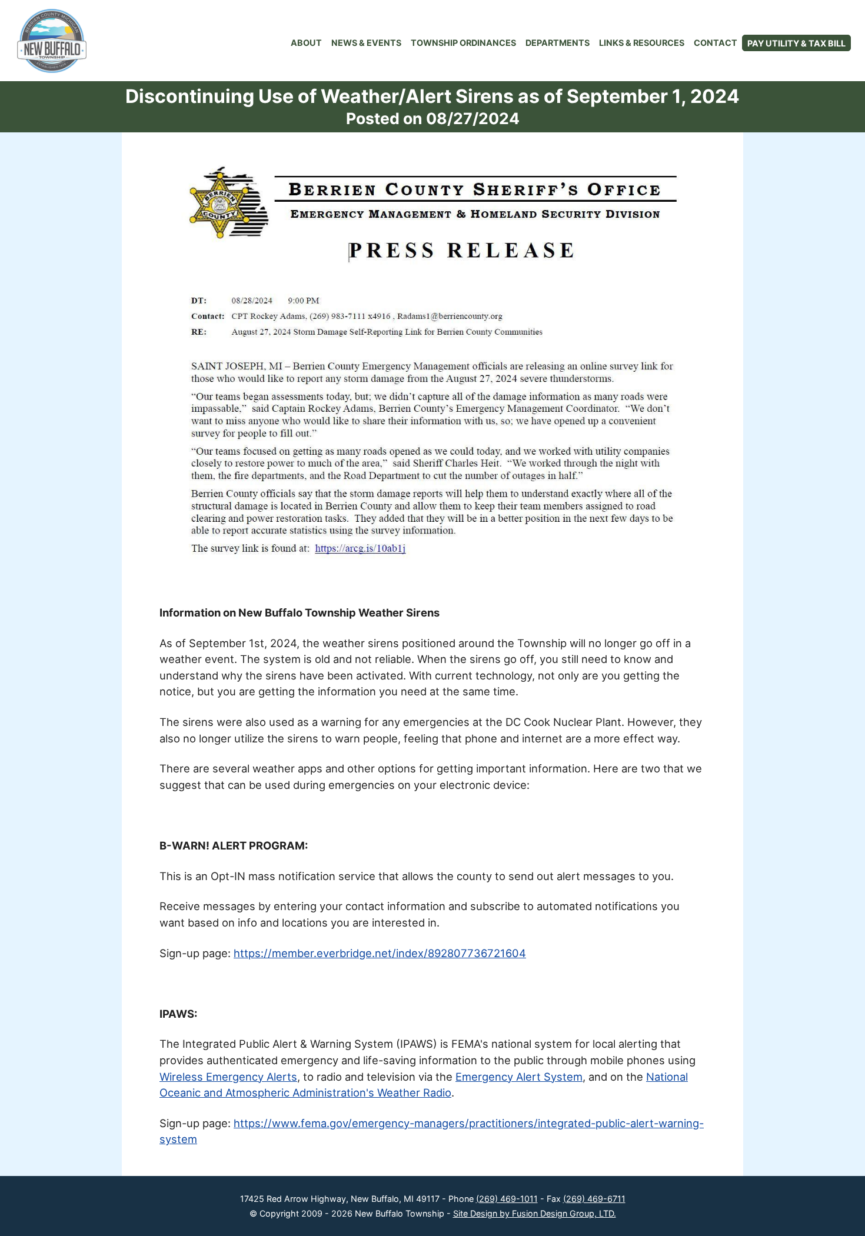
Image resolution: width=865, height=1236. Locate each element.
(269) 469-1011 (507, 1199)
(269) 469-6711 (594, 1199)
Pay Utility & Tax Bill (796, 43)
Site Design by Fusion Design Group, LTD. (534, 1213)
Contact (715, 43)
